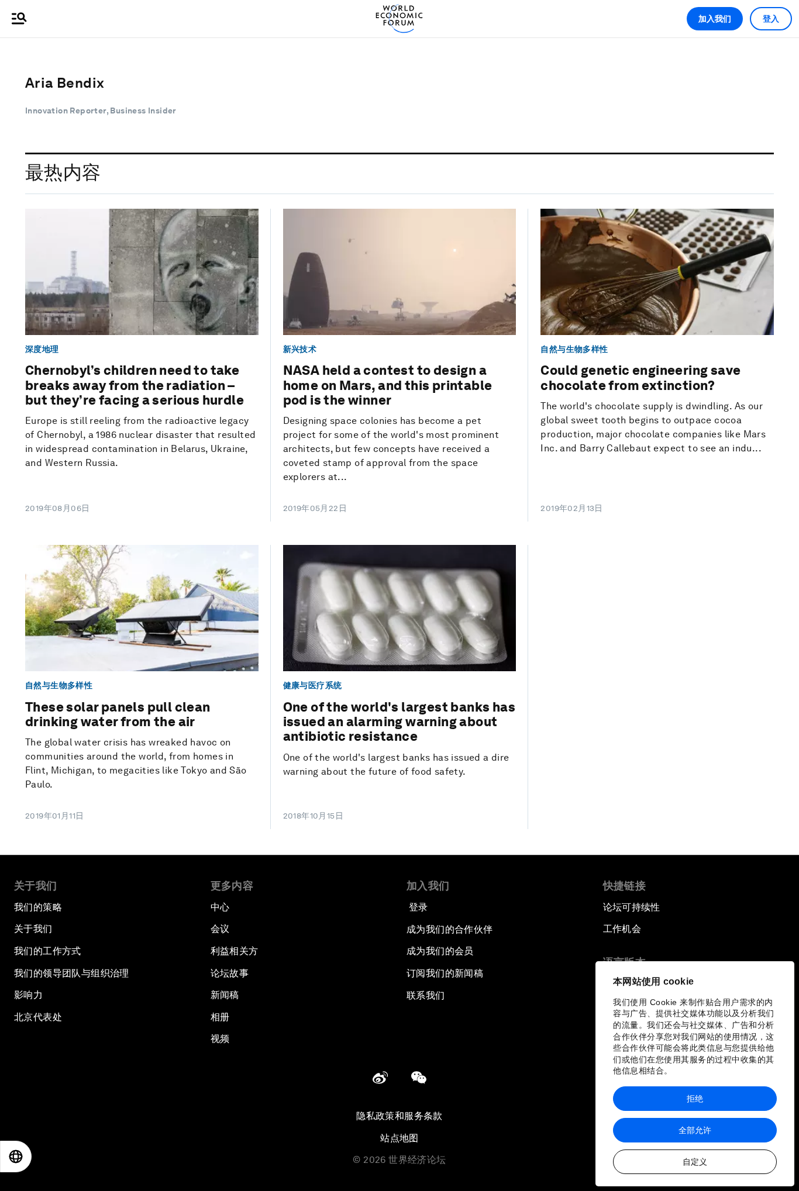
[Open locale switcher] (16, 1156)
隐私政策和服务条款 (399, 1115)
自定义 (695, 1161)
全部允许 (695, 1130)
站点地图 (399, 1138)
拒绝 (695, 1098)
